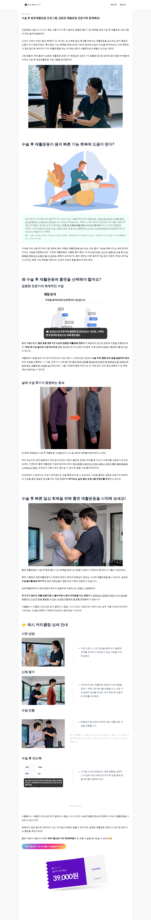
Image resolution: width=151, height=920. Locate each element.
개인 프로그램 (26, 14)
